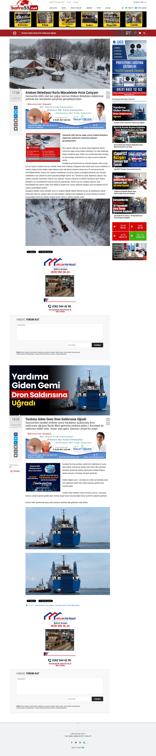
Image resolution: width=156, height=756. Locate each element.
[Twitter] (16, 112)
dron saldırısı (49, 605)
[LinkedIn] (16, 116)
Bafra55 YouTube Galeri (56, 2)
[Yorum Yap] (16, 129)
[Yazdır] (16, 124)
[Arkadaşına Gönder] (16, 120)
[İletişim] (140, 33)
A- (108, 97)
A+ (108, 93)
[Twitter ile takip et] (76, 742)
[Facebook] (16, 108)
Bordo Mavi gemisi (73, 605)
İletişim (76, 2)
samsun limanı (40, 605)
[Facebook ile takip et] (72, 742)
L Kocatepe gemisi (60, 605)
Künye (69, 2)
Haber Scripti (76, 747)
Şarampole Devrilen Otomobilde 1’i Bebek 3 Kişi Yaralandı (44, 33)
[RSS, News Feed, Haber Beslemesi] (80, 742)
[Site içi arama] (144, 33)
